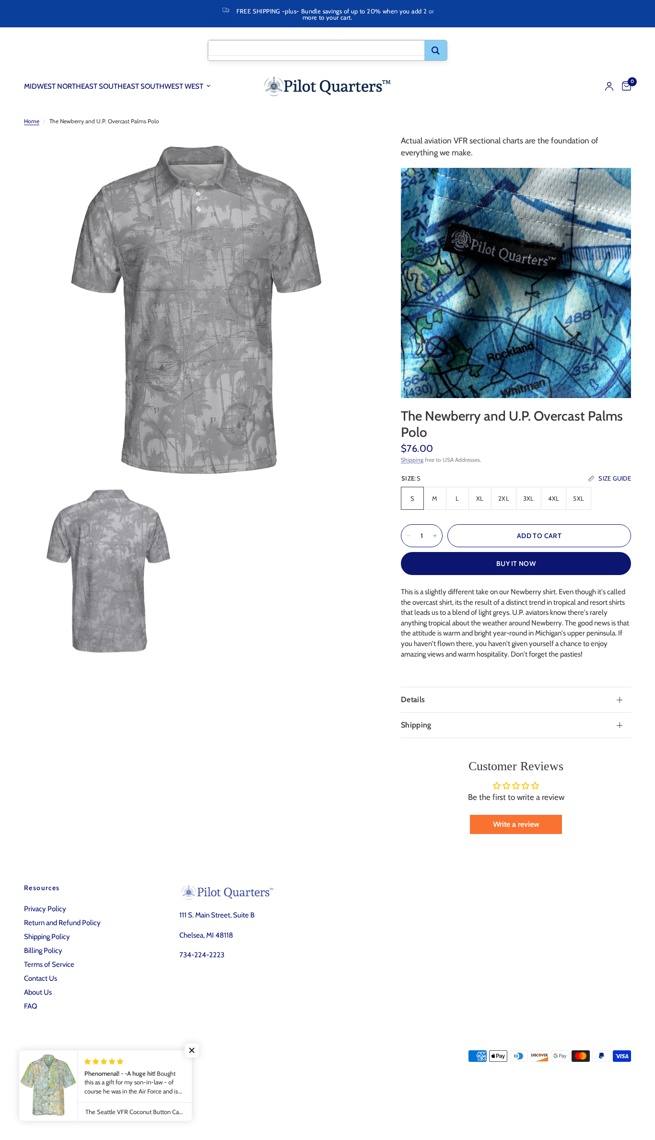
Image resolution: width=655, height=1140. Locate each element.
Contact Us (40, 978)
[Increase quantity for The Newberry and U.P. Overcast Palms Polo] (435, 536)
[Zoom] (352, 155)
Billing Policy (43, 950)
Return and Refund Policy (62, 922)
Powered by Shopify (156, 1094)
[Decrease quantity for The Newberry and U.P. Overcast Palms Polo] (408, 536)
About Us (38, 992)
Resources (42, 887)
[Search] (435, 50)
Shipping (412, 459)
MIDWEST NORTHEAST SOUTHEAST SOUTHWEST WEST (113, 86)
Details (413, 699)
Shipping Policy (47, 936)
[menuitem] (121, 86)
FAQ (30, 1006)
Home (31, 121)
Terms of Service (49, 964)
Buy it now (516, 563)
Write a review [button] (516, 824)
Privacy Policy (45, 909)
